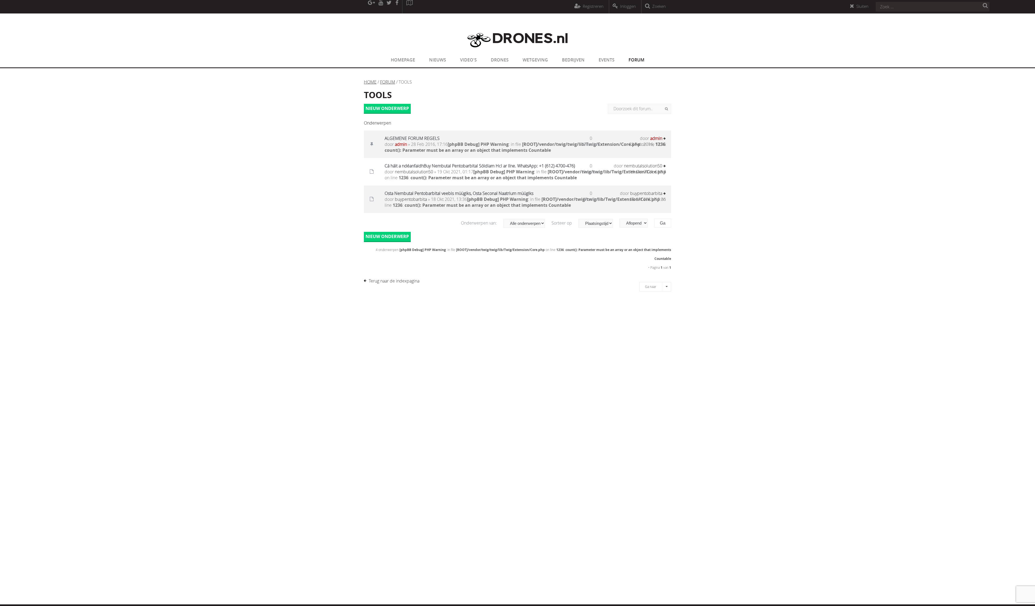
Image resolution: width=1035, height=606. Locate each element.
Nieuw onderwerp (387, 108)
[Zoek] (666, 109)
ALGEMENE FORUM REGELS (412, 138)
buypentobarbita (411, 199)
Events (607, 60)
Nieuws (437, 60)
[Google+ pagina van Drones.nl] (371, 6)
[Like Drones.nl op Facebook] (397, 6)
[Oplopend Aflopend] (636, 223)
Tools (378, 95)
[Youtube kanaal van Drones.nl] (381, 6)
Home (370, 82)
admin (401, 144)
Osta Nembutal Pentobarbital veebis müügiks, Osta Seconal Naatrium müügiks (459, 193)
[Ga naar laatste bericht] (664, 139)
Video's (468, 60)
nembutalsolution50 (414, 172)
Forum (636, 60)
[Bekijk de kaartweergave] (409, 6)
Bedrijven (573, 60)
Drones (500, 60)
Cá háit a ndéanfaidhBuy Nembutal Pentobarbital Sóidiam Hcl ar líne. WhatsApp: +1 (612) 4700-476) (480, 166)
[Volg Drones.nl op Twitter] (389, 6)
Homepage (403, 60)
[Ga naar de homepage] (517, 51)
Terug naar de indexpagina (394, 281)
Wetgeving (535, 60)
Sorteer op (562, 223)
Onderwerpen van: (479, 223)
